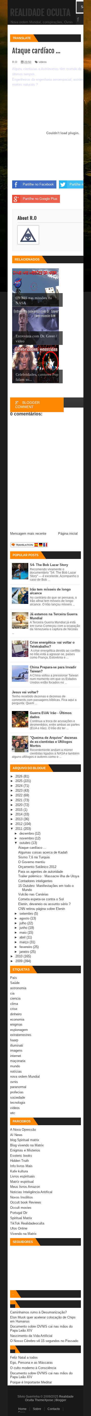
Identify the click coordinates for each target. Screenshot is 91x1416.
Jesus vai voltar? (25, 692)
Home (22, 1409)
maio (23, 932)
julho (23, 923)
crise (13, 1009)
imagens (16, 1050)
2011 (19, 829)
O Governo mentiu (31, 862)
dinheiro (15, 1014)
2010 (19, 956)
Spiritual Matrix (21, 1218)
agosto (24, 918)
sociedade (17, 1097)
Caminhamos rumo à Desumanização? (38, 1312)
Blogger (60, 1400)
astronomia (18, 988)
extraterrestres (20, 1035)
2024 (19, 786)
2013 (19, 819)
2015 (19, 810)
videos (15, 1108)
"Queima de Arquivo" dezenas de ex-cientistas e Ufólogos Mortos (53, 741)
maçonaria (17, 1061)
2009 (19, 961)
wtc (12, 1113)
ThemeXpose (44, 1400)
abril (23, 937)
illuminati (16, 1045)
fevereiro (26, 947)
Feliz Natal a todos (24, 1357)
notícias (16, 1071)
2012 (19, 824)
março (24, 942)
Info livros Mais (21, 1166)
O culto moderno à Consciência (33, 1368)
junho (23, 928)
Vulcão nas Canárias (33, 894)
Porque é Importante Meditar (31, 1382)
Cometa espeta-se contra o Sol (41, 899)
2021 (19, 800)
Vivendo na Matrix (23, 1234)
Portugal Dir (18, 1213)
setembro (26, 913)
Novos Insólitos (21, 1197)
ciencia (15, 998)
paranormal (18, 1087)
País (13, 978)
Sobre (37, 1409)
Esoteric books (21, 1156)
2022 (19, 795)
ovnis (14, 1082)
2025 (19, 781)
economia (17, 1019)
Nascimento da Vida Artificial (31, 1336)
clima (14, 1004)
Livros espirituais (22, 1176)
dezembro (27, 833)
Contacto (54, 1409)
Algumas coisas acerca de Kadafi (42, 852)
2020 (19, 805)
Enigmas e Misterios (25, 1150)
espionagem (19, 1030)
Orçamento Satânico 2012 (37, 867)
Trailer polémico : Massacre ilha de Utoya (48, 876)
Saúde (14, 983)
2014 (19, 814)
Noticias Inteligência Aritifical (31, 1192)
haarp (14, 1040)
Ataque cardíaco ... (32, 847)
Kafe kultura (19, 1171)
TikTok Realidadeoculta (27, 1223)
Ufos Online (18, 1228)
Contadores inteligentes (35, 881)
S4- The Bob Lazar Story (49, 565)
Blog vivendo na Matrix (27, 1145)
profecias (17, 1092)
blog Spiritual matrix (24, 1140)
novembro (27, 838)
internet (15, 1056)
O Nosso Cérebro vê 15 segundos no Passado (44, 1341)
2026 (19, 776)
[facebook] (78, 19)
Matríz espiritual (22, 1182)
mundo (15, 1066)
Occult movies (20, 1208)
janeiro (24, 952)
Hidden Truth (19, 1161)
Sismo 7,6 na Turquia (34, 857)
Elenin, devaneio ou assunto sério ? (44, 904)
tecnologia (17, 1102)
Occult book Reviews (25, 1202)
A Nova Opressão (23, 1129)
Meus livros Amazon (25, 1187)
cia (12, 993)
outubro (25, 843)
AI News (16, 1135)
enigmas (16, 1024)
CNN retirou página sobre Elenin (41, 909)
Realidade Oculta (40, 12)
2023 (19, 790)
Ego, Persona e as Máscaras (31, 1362)
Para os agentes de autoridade (40, 872)
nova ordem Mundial (25, 1076)
